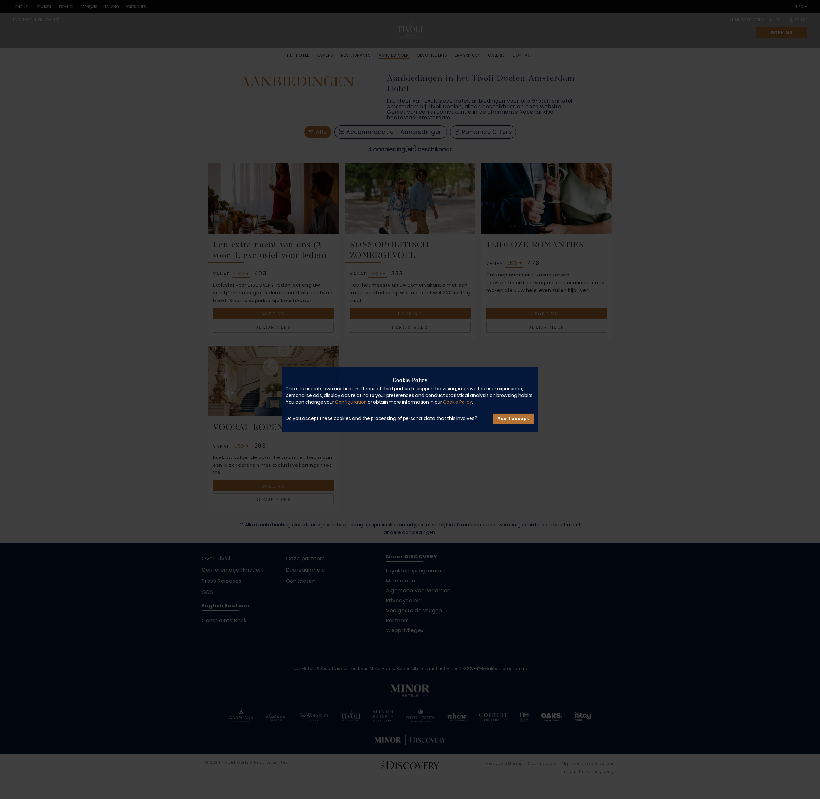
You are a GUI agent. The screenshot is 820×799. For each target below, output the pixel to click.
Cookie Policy (457, 402)
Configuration (351, 402)
